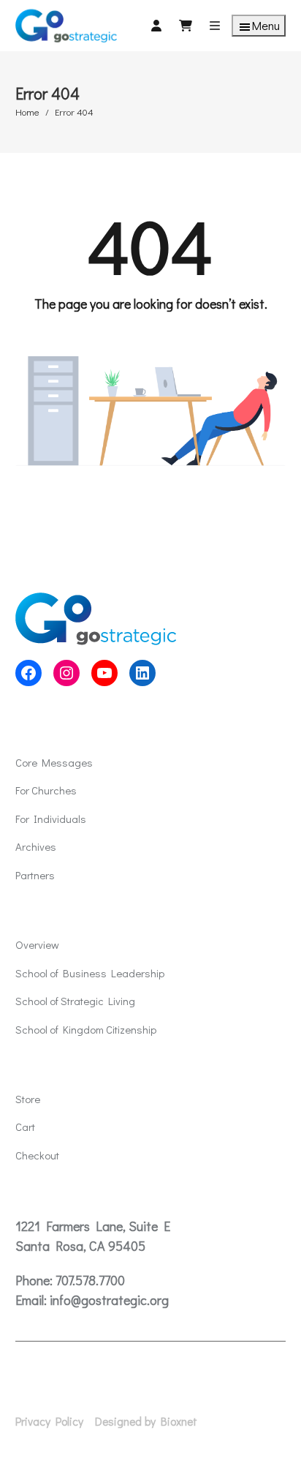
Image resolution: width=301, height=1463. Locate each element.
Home (27, 111)
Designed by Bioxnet (146, 1421)
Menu (266, 25)
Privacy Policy (49, 1421)
